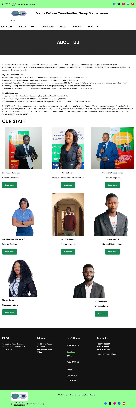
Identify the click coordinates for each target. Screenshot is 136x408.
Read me (101, 313)
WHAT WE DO (72, 345)
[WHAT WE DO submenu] (78, 345)
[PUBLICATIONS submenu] (79, 362)
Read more (9, 185)
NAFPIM (70, 370)
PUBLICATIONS (73, 362)
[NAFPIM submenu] (74, 369)
